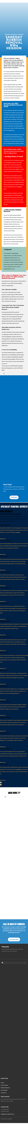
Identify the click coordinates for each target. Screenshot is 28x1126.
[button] (14, 497)
